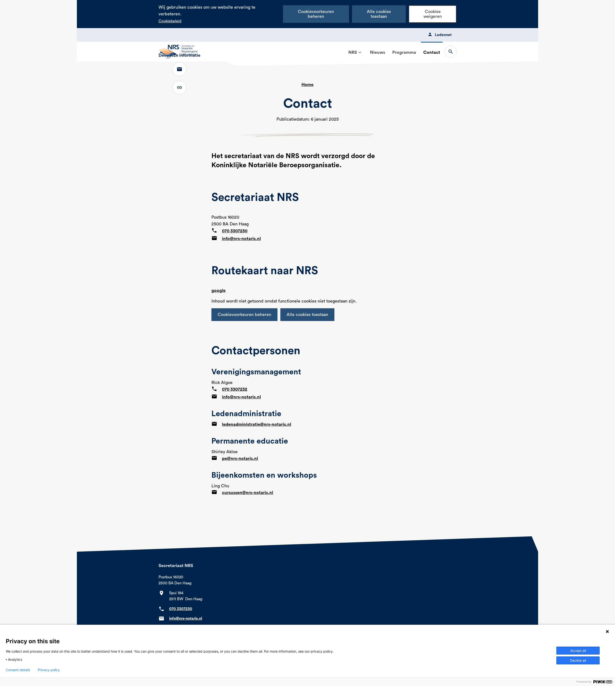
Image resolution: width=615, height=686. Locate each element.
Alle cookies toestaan (379, 14)
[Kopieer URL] (179, 87)
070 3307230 (234, 231)
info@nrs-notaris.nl (241, 238)
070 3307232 (234, 389)
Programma (404, 52)
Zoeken (450, 51)
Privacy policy (49, 670)
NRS (352, 52)
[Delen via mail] (179, 69)
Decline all (578, 660)
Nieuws (377, 52)
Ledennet (443, 35)
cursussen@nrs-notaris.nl (247, 492)
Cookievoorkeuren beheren (316, 14)
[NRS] (360, 52)
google (218, 290)
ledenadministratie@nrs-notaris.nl (256, 424)
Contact (431, 52)
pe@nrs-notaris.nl (240, 458)
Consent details (18, 670)
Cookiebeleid (170, 21)
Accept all (578, 651)
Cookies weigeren (433, 14)
